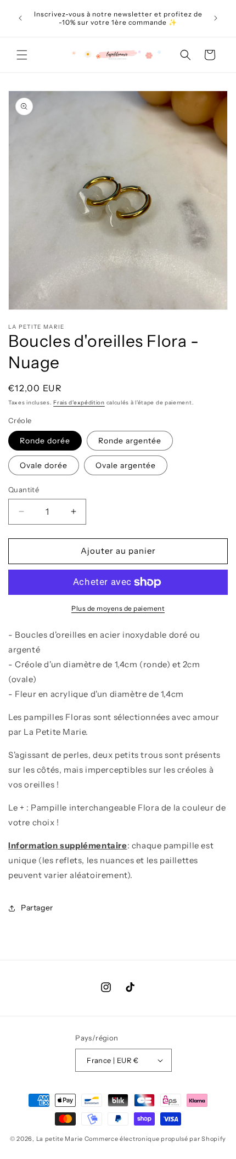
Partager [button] (37, 908)
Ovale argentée (125, 465)
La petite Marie (59, 1139)
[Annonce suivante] (216, 18)
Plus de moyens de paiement (118, 608)
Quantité (23, 489)
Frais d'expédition (79, 402)
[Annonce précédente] (20, 18)
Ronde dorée (45, 441)
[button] (22, 55)
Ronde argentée (129, 441)
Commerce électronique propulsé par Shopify (155, 1139)
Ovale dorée (44, 465)
